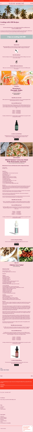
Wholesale (2, 419)
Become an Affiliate (3, 418)
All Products (2, 406)
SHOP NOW (16, 139)
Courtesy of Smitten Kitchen (16, 266)
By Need (1, 407)
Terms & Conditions (3, 420)
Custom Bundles (3, 409)
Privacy (1, 421)
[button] (30, 3)
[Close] (31, 426)
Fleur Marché (4, 428)
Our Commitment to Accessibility (5, 422)
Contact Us (2, 416)
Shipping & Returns (3, 417)
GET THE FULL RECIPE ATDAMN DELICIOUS (16, 94)
